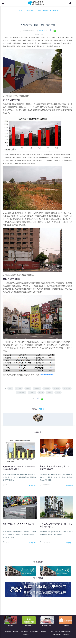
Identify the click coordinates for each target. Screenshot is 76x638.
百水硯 (49, 392)
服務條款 (16, 632)
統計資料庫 (30, 10)
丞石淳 (41, 392)
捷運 (10, 388)
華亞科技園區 (21, 392)
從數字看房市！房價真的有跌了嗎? (19, 524)
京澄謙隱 (31, 392)
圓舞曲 (28, 388)
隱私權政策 (24, 632)
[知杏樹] (20, 570)
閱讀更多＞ (33, 485)
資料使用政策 (34, 632)
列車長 (41, 31)
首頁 (20, 10)
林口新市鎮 (67, 388)
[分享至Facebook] (50, 30)
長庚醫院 (37, 388)
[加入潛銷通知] (38, 589)
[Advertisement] (38, 612)
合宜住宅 (18, 388)
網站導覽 (43, 632)
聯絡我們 (25, 634)
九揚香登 (46, 388)
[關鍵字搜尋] (69, 2)
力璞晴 (58, 392)
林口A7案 (56, 388)
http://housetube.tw (47, 375)
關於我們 (8, 632)
